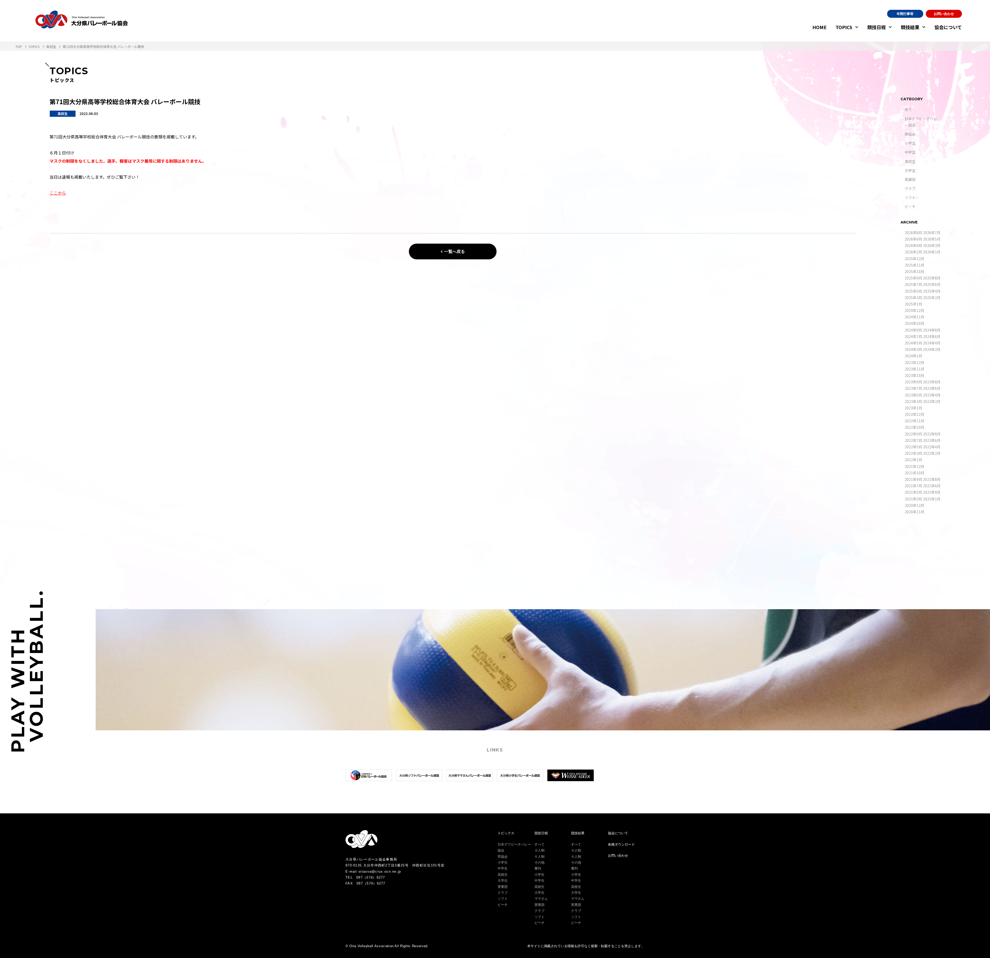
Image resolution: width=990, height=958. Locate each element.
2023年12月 (914, 362)
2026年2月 (913, 251)
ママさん (541, 899)
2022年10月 (914, 427)
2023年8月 (931, 381)
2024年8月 (931, 330)
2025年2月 (931, 297)
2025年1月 (913, 304)
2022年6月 (931, 440)
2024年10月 (914, 323)
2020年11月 (914, 511)
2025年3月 (913, 297)
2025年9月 (913, 277)
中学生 (910, 152)
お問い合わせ (944, 14)
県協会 (910, 134)
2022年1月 (913, 459)
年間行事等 (905, 14)
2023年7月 (913, 388)
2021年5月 (913, 492)
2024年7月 (913, 336)
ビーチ (910, 206)
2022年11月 (914, 420)
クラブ (910, 188)
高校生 (910, 161)
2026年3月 (931, 245)
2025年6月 (931, 284)
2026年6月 (913, 239)
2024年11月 (914, 316)
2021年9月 (913, 479)
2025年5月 (913, 291)
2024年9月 (913, 330)
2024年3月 (913, 349)
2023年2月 (931, 401)
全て (908, 109)
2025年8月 (931, 277)
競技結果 (910, 27)
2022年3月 (913, 453)
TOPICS (844, 27)
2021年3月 (913, 498)
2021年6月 (931, 485)
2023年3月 (913, 401)
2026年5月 (931, 239)
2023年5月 (913, 395)
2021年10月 (914, 472)
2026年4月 (913, 245)
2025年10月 (914, 271)
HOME (819, 27)
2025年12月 (914, 258)
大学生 (910, 170)
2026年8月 (913, 232)
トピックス (506, 833)
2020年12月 (914, 505)
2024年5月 (913, 342)
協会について (948, 27)
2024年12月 (914, 310)
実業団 (910, 179)
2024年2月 (931, 349)
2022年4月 (931, 446)
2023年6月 (931, 388)
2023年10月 (914, 375)
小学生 (910, 143)
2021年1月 (931, 498)
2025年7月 (913, 284)
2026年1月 (931, 251)
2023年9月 (913, 381)
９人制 (539, 850)
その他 (539, 862)
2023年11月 (914, 368)
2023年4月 (931, 395)
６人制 (539, 856)
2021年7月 (913, 485)
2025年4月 (931, 291)
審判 (537, 868)
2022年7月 (913, 440)
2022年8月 (931, 433)
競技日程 (876, 27)
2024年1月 (913, 355)
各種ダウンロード (621, 844)
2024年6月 (931, 336)
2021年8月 (931, 479)
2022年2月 (931, 453)
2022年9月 (913, 433)
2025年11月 (914, 265)
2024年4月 (931, 342)
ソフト (910, 197)
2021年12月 (914, 466)
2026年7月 (931, 232)
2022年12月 (914, 414)
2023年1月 (913, 407)
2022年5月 (913, 446)
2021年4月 (931, 492)
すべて (539, 844)
